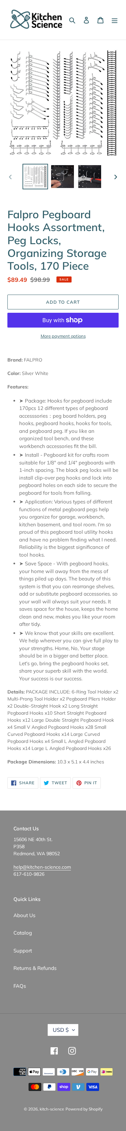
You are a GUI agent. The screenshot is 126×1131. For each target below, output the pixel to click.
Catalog (22, 933)
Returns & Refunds (34, 968)
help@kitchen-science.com (42, 867)
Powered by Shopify (84, 1108)
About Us (24, 915)
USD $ (61, 1029)
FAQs (19, 986)
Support (22, 950)
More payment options (63, 336)
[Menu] (115, 20)
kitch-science (52, 1108)
